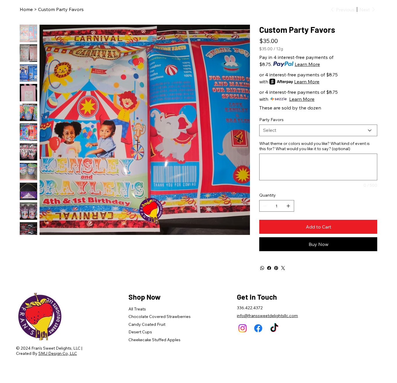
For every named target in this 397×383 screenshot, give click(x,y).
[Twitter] (283, 268)
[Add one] (288, 206)
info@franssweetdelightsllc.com (267, 315)
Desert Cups (140, 332)
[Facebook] (269, 268)
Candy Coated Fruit (146, 324)
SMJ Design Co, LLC (57, 353)
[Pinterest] (276, 268)
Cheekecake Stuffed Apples (154, 339)
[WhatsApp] (262, 268)
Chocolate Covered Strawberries (159, 316)
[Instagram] (242, 328)
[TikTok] (274, 328)
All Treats (137, 309)
